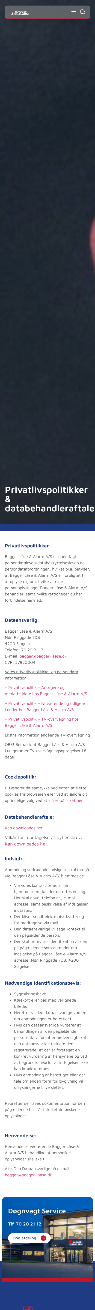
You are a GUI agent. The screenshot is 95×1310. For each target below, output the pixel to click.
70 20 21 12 (28, 1223)
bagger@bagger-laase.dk (43, 656)
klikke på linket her (65, 800)
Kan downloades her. (24, 827)
